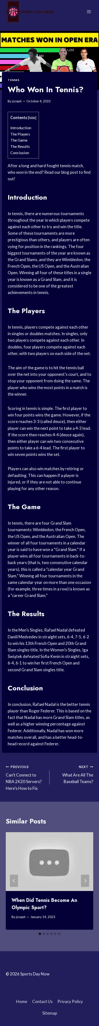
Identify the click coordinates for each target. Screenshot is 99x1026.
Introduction (20, 127)
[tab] (40, 934)
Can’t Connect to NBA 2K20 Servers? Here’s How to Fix (24, 778)
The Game (18, 140)
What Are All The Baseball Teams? (77, 774)
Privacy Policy (70, 1001)
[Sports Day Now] (30, 11)
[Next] (85, 881)
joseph (17, 101)
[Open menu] (88, 11)
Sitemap (49, 1013)
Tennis (13, 80)
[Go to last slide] (14, 881)
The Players (20, 134)
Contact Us (42, 1001)
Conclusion (19, 152)
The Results (20, 146)
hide (32, 118)
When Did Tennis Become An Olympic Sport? (44, 904)
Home (21, 1001)
